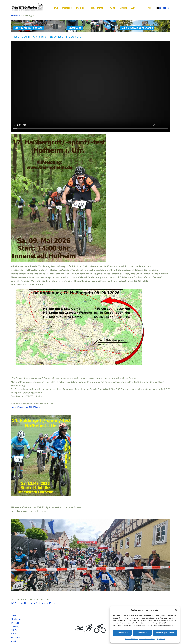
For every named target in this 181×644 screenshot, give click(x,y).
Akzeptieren (122, 632)
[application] (85, 8)
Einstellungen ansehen (165, 632)
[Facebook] (157, 7)
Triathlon (80, 7)
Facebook (164, 7)
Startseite (67, 7)
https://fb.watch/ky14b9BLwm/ (25, 407)
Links (148, 7)
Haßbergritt (97, 7)
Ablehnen (142, 632)
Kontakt (123, 7)
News (55, 7)
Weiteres (135, 7)
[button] (175, 610)
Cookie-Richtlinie (131, 639)
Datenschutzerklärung (147, 639)
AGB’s (112, 7)
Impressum (161, 639)
